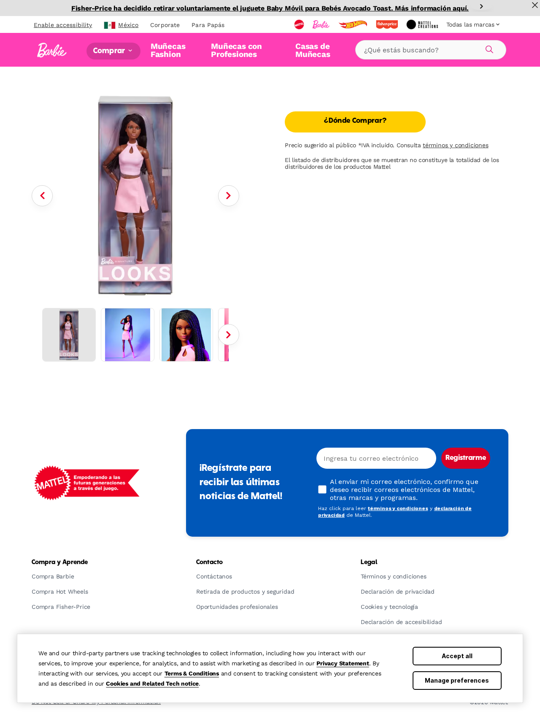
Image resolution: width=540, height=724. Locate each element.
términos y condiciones (456, 145)
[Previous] (42, 195)
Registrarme (466, 458)
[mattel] (300, 24)
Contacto (209, 562)
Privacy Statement (342, 663)
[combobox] (430, 49)
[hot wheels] (354, 24)
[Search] (488, 48)
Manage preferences (457, 680)
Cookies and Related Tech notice (152, 683)
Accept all (457, 655)
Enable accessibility (63, 25)
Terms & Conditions (192, 673)
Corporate (165, 25)
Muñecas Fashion (168, 50)
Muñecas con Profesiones (236, 50)
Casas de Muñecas (312, 50)
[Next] (481, 6)
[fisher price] (388, 24)
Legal (369, 562)
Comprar (110, 50)
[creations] (423, 24)
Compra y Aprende (60, 562)
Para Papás (208, 25)
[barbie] (322, 24)
